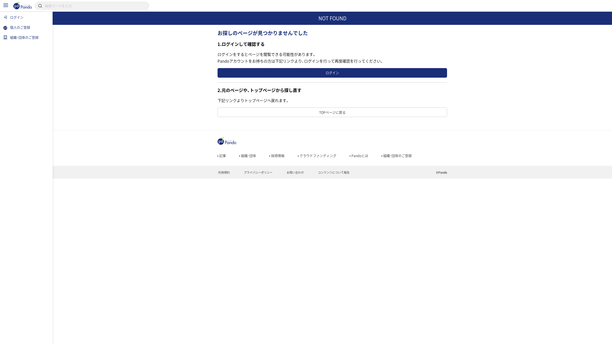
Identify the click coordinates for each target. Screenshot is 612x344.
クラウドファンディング (317, 155)
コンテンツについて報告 (333, 172)
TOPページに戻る (332, 112)
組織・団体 (248, 155)
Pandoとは (359, 155)
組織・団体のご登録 (397, 155)
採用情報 (277, 155)
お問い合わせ (295, 172)
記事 (222, 155)
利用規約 (224, 172)
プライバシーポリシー (258, 172)
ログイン (332, 72)
